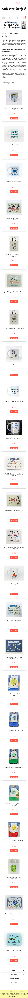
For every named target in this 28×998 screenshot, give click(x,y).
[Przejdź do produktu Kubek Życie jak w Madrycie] (14, 427)
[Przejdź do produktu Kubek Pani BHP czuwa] (14, 170)
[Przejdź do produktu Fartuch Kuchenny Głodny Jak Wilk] (14, 683)
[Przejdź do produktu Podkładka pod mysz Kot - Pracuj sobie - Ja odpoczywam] (14, 280)
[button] (3, 18)
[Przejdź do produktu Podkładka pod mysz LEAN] (14, 499)
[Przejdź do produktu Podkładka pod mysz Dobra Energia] (14, 463)
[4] (14, 25)
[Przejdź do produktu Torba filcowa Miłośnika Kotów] (14, 244)
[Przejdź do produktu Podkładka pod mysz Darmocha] (14, 609)
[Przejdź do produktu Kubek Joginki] (14, 573)
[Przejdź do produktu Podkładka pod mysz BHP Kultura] (14, 207)
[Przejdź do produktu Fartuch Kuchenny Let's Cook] (14, 719)
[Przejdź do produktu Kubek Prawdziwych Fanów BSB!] (14, 97)
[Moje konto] (17, 18)
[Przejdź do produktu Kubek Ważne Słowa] (14, 134)
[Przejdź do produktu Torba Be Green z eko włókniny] (14, 866)
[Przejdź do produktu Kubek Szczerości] (14, 354)
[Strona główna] (14, 9)
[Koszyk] (24, 18)
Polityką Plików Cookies (10, 993)
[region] (14, 25)
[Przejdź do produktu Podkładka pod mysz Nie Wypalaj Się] (14, 646)
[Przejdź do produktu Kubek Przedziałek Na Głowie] (14, 390)
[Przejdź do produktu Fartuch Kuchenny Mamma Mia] (14, 756)
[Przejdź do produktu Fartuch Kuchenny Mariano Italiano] (14, 793)
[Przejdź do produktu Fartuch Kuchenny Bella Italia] (14, 829)
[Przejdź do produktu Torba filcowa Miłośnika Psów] (14, 317)
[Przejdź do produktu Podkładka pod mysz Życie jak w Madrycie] (14, 536)
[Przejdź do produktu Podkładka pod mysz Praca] (14, 902)
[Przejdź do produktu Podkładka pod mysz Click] (14, 939)
